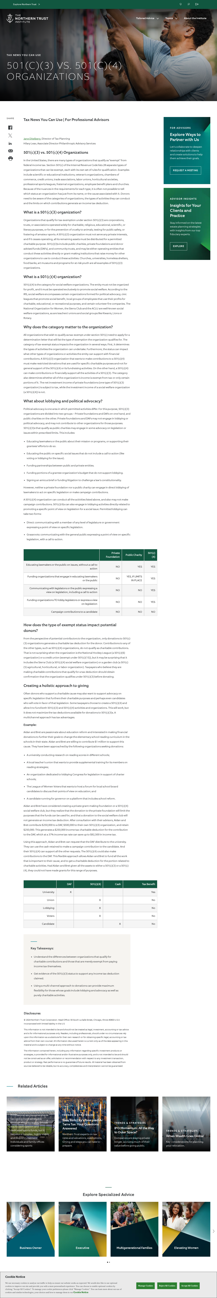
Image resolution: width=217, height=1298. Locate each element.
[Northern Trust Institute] (28, 18)
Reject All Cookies (167, 1285)
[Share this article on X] (10, 136)
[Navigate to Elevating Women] (186, 1229)
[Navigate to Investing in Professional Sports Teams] (31, 1124)
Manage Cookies (145, 1285)
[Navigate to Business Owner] (31, 1229)
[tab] (107, 1262)
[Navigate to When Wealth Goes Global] (186, 1124)
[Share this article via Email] (10, 151)
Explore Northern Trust (24, 4)
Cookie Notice (80, 1292)
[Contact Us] (181, 4)
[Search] (188, 4)
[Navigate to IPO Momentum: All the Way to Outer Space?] (135, 1124)
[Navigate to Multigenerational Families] (135, 1229)
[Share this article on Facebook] (10, 128)
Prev (3, 1231)
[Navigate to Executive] (83, 1229)
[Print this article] (10, 158)
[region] (108, 1285)
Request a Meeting (185, 170)
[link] (31, 1124)
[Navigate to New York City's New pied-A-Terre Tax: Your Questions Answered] (83, 1124)
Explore (178, 246)
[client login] (197, 4)
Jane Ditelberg (32, 138)
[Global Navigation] (39, 4)
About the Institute (195, 18)
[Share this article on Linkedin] (10, 143)
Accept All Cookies (189, 1285)
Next (213, 1231)
